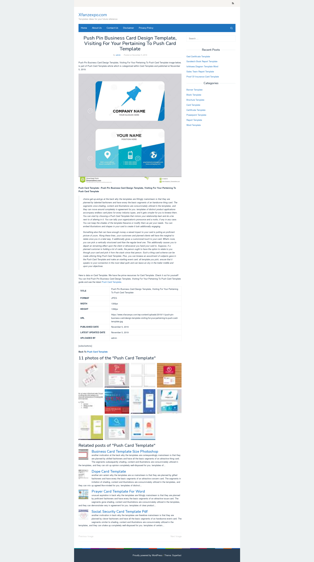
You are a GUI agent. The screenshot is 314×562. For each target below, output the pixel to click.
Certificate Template (195, 109)
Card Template (193, 104)
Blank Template (193, 94)
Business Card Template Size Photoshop (125, 451)
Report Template (194, 120)
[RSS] (233, 3)
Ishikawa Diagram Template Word (202, 66)
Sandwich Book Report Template (201, 61)
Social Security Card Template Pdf (120, 511)
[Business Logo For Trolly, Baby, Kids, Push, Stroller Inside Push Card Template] (90, 427)
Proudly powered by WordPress (147, 555)
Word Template (193, 125)
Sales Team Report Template (200, 71)
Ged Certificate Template (198, 56)
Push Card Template (111, 281)
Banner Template (194, 89)
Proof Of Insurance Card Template (202, 76)
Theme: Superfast (172, 555)
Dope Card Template (109, 471)
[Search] (231, 28)
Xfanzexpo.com (92, 15)
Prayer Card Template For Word (118, 491)
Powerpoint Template (196, 115)
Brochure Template (195, 99)
